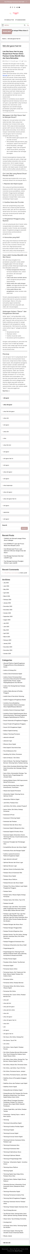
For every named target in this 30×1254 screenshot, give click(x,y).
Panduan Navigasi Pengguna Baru (12, 928)
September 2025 (7, 616)
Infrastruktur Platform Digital (11, 799)
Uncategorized (7, 1222)
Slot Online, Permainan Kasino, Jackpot (14, 1071)
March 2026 (6, 596)
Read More (5, 391)
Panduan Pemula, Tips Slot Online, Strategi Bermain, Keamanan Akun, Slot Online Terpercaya (15, 936)
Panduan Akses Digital (9, 876)
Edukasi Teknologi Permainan (11, 734)
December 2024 (7, 647)
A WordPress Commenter (10, 573)
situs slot (6, 418)
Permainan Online (8, 979)
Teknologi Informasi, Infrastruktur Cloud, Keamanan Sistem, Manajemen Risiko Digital (14, 1186)
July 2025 (6, 623)
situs (4, 438)
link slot (5, 75)
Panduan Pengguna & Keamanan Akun (13, 941)
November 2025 (7, 609)
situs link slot (7, 445)
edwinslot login (7, 741)
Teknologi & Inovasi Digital (10, 1133)
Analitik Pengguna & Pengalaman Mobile (14, 699)
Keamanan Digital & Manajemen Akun (13, 828)
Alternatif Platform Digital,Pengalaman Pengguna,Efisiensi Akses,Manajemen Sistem (14, 665)
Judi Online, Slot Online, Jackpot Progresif (15, 806)
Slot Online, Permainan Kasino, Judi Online (15, 1074)
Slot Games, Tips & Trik (9, 1040)
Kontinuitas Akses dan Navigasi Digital (14, 850)
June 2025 (6, 626)
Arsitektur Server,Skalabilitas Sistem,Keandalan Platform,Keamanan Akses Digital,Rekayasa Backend (14, 704)
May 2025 (6, 630)
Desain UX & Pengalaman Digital (12, 727)
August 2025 (6, 620)
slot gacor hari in (8, 458)
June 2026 (6, 586)
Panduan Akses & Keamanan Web (12, 872)
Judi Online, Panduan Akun (10, 802)
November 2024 (7, 650)
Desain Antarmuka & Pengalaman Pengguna (15, 720)
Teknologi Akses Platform (10, 1167)
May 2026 (6, 589)
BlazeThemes (18, 1251)
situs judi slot (7, 1003)
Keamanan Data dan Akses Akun (12, 825)
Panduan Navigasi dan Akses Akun (13, 924)
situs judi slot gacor (8, 1006)
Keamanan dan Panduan (10, 821)
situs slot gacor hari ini (9, 499)
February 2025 (7, 640)
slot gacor (6, 425)
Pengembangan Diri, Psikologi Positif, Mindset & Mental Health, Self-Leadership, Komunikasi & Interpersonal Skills (15, 953)
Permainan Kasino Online (10, 969)
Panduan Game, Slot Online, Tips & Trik (14, 900)
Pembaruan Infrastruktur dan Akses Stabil (14, 945)
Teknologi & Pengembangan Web (12, 1158)
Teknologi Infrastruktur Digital (11, 1191)
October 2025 (7, 613)
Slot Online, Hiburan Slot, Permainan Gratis (15, 1064)
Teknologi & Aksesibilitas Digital (12, 1123)
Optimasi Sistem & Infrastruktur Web (13, 869)
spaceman (6, 512)
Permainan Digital (8, 965)
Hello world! (23, 573)
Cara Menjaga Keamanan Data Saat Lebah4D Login (14, 1)
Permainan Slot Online (9, 991)
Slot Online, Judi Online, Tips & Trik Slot (14, 1068)
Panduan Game (7, 891)
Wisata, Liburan (7, 1236)
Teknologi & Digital (8, 1130)
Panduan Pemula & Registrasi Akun (13, 931)
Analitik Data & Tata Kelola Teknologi (13, 696)
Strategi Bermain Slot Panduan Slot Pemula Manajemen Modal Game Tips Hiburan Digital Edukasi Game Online (15, 1095)
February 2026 (7, 599)
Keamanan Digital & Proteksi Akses (13, 831)
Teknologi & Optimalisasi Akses (12, 1152)
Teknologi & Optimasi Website (11, 1155)
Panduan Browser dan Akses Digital (13, 883)
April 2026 (6, 593)
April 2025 (6, 633)
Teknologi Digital (8, 1170)
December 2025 (7, 606)
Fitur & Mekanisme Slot (9, 751)
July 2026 (6, 582)
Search (4, 525)
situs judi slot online (9, 1010)
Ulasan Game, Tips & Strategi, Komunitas (14, 1219)
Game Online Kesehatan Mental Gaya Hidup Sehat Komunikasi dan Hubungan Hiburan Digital (15, 768)
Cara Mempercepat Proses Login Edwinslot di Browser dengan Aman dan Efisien (15, 550)
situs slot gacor (7, 472)
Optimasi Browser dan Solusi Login (13, 862)
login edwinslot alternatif (10, 859)
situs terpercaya (7, 485)
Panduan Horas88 (8, 903)
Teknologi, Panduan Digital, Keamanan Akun (15, 1207)
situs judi (5, 1000)
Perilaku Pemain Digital (9, 959)
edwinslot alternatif (8, 737)
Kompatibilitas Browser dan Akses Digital (14, 847)
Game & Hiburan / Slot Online (11, 757)
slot (4, 1027)
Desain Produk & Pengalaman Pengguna (14, 724)
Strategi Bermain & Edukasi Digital (12, 1090)
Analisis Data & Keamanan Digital (12, 673)
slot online (6, 1044)
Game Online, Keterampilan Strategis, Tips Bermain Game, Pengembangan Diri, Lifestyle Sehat (15, 775)
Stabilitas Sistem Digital (10, 1086)
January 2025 (7, 643)
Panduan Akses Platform (10, 879)
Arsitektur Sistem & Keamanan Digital (13, 710)
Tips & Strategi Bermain (9, 1210)
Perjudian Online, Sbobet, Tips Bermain (14, 962)
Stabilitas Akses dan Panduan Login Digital (15, 1083)
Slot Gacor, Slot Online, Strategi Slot (13, 1037)
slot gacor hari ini (8, 1033)
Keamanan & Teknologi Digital (11, 818)
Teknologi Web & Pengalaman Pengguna (14, 1198)
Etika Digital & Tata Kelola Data (12, 747)
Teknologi (6, 1120)
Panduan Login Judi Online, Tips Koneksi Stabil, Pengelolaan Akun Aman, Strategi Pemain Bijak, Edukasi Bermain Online (14, 908)
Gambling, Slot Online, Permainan (12, 754)
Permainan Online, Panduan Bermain (13, 982)
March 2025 (6, 636)
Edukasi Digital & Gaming (10, 730)
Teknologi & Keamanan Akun (11, 1145)
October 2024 (7, 653)
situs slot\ (6, 1023)
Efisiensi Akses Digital (9, 744)
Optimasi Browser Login (10, 866)
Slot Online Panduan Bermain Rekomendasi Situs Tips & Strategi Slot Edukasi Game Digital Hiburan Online (15, 1054)
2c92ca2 (6, 61)
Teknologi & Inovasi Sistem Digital (12, 1136)
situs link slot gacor (8, 411)
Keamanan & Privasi (8, 814)
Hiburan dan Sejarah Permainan (12, 790)
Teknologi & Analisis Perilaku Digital (13, 1126)
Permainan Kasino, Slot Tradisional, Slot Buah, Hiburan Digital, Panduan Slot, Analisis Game (14, 974)
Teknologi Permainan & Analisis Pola (13, 1195)
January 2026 (7, 603)
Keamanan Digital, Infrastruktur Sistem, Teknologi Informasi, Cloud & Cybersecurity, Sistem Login (15, 836)
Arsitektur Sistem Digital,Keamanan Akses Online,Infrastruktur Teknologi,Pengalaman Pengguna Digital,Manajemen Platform (15, 715)
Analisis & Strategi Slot (9, 670)
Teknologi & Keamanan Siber (11, 1148)
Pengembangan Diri (8, 948)
